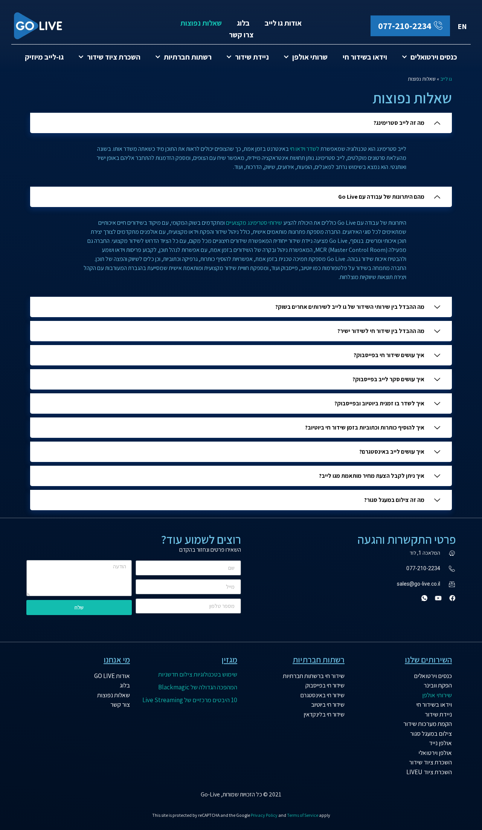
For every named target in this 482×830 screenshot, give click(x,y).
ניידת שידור (252, 57)
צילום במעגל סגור (431, 733)
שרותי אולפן (310, 57)
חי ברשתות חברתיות (307, 676)
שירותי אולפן (437, 695)
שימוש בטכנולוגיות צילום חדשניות (197, 674)
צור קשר (120, 704)
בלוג (243, 23)
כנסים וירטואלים (433, 57)
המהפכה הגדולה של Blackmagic (197, 687)
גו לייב (446, 78)
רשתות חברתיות (188, 57)
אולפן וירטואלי (435, 753)
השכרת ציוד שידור (113, 57)
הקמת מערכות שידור (427, 724)
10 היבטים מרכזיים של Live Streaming (189, 700)
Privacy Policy (264, 815)
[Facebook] (452, 598)
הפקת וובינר (438, 685)
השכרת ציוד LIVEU (429, 772)
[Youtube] (438, 598)
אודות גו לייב (283, 23)
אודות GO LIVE (112, 676)
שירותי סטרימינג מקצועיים (254, 223)
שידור (338, 676)
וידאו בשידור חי (365, 57)
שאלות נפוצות (201, 23)
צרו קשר (241, 35)
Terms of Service (302, 815)
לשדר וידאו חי (304, 149)
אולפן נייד (440, 743)
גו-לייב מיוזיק (44, 57)
